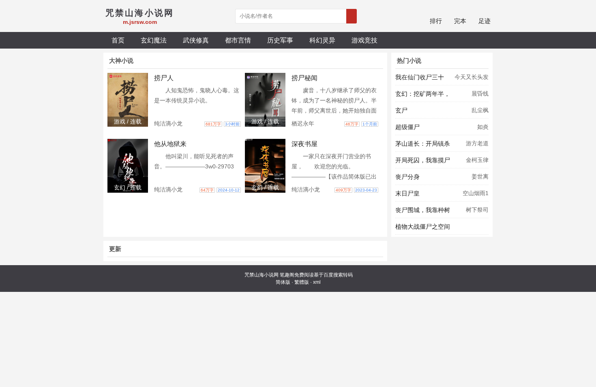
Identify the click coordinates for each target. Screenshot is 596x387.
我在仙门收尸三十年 (419, 79)
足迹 (484, 20)
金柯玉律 (477, 160)
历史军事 (280, 40)
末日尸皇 (407, 193)
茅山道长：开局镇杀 (422, 143)
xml (317, 282)
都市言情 (238, 40)
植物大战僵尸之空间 (422, 226)
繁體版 (301, 282)
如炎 (483, 126)
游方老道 (477, 143)
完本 (460, 20)
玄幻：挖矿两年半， (422, 93)
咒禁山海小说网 (261, 275)
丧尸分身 (407, 176)
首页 (117, 40)
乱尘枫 (480, 110)
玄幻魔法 (154, 40)
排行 (436, 20)
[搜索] (351, 16)
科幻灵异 (322, 40)
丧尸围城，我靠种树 (422, 209)
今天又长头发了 (472, 79)
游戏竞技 (364, 40)
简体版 (283, 282)
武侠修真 (196, 40)
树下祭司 (477, 209)
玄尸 (401, 110)
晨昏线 (480, 93)
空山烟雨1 (476, 193)
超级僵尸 (407, 126)
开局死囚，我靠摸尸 (422, 160)
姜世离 (480, 176)
